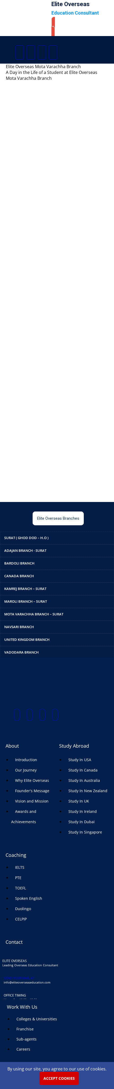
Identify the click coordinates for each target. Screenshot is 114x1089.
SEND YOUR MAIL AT (19, 978)
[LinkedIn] (53, 52)
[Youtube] (42, 52)
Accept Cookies (59, 1078)
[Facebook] (19, 52)
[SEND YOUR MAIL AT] (6, 972)
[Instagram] (31, 52)
